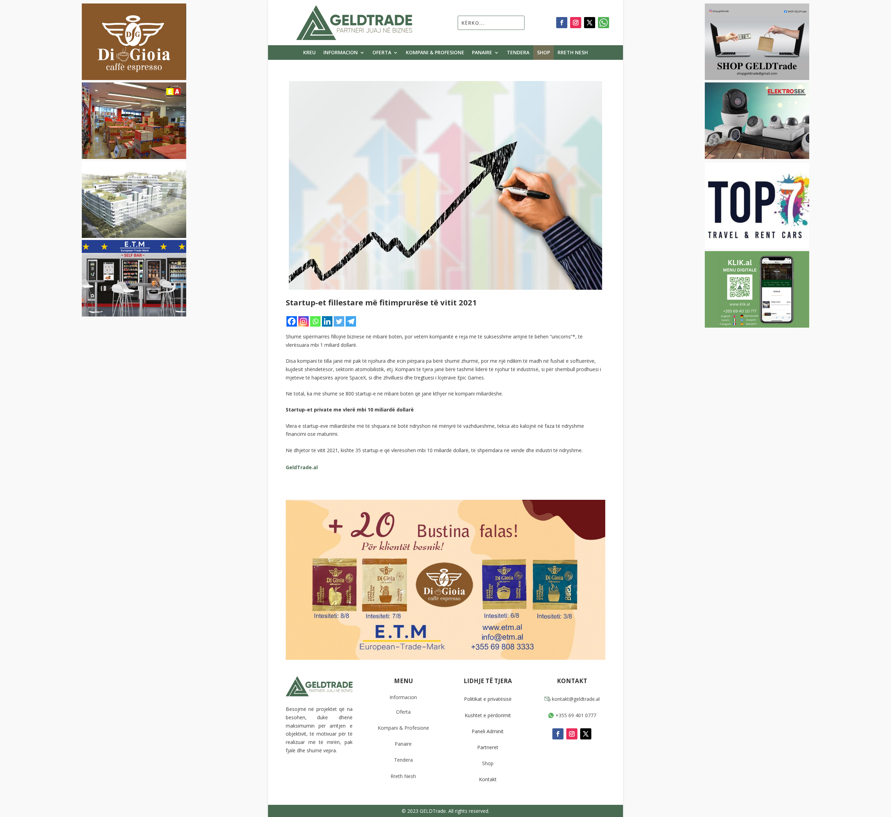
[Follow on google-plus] (603, 22)
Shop (543, 53)
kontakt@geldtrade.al (575, 699)
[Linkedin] (327, 321)
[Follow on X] (589, 22)
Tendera (518, 53)
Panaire (482, 53)
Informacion (340, 53)
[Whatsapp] (315, 321)
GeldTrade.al (302, 467)
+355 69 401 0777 (575, 715)
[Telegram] (351, 321)
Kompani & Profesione (435, 53)
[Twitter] (339, 321)
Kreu (309, 53)
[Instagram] (303, 321)
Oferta (381, 53)
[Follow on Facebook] (561, 22)
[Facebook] (291, 321)
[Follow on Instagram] (575, 22)
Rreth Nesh (573, 53)
